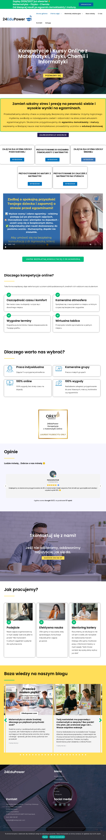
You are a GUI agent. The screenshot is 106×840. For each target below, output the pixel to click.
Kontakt (39, 23)
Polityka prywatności (57, 837)
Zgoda (45, 837)
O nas (100, 14)
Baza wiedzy (90, 14)
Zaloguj (48, 23)
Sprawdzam (86, 4)
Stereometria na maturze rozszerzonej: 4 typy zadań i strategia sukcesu (76, 722)
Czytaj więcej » (14, 745)
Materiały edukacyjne (73, 14)
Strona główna (41, 14)
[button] (100, 486)
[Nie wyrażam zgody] (103, 836)
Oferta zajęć (55, 14)
